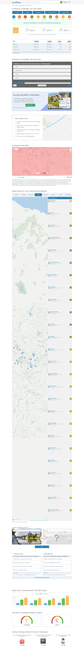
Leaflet (71, 175)
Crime (38, 194)
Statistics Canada (52, 34)
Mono (16, 74)
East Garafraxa (18, 70)
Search (13, 5)
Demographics (38, 12)
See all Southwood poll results (42, 577)
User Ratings (67, 194)
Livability (65, 2)
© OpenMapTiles (67, 175)
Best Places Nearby (52, 12)
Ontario (17, 5)
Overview (17, 12)
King (16, 66)
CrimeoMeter (25, 179)
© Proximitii (55, 175)
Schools (60, 194)
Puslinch (17, 77)
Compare (42, 546)
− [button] (70, 150)
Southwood (27, 5)
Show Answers (42, 85)
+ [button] (70, 148)
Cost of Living (30, 194)
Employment (45, 194)
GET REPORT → (30, 105)
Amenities (23, 194)
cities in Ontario (35, 133)
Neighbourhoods (65, 12)
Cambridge (22, 5)
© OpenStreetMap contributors (61, 175)
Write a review (15, 574)
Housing (53, 194)
